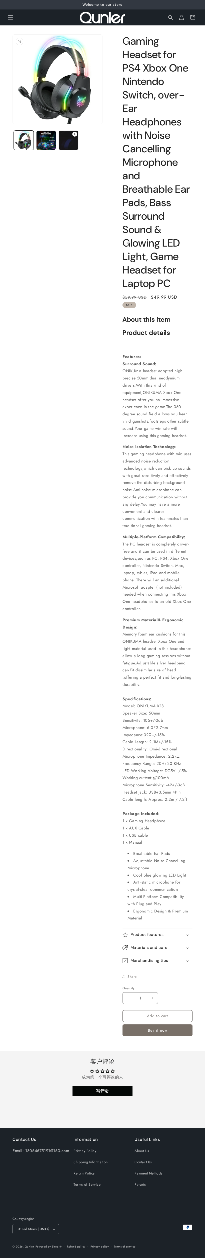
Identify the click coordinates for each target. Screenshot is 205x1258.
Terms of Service (87, 1184)
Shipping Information (91, 1162)
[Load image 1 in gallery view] (24, 140)
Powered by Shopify (49, 1247)
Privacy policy (99, 1247)
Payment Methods (148, 1173)
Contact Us (143, 1162)
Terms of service (125, 1247)
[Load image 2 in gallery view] (46, 140)
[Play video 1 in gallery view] (68, 140)
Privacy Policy (85, 1150)
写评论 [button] (102, 1091)
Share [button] (132, 976)
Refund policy (76, 1247)
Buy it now (157, 1030)
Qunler (29, 1247)
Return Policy (84, 1173)
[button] (10, 17)
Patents (140, 1184)
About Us (141, 1150)
